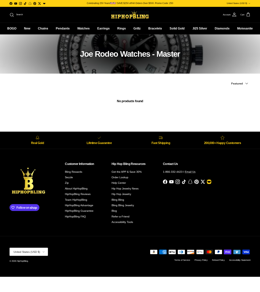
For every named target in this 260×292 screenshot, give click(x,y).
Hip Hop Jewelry (121, 194)
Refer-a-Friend (120, 216)
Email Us (190, 171)
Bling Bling (118, 199)
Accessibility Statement (239, 260)
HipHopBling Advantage (79, 205)
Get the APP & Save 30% (127, 171)
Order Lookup (120, 177)
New (27, 28)
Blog (114, 210)
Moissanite (245, 28)
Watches (83, 28)
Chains (43, 28)
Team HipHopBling (76, 199)
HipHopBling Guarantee (79, 210)
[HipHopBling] (130, 15)
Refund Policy (218, 260)
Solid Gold (177, 28)
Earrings (103, 28)
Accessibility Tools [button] (122, 222)
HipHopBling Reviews (78, 194)
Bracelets (155, 28)
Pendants (63, 28)
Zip (67, 182)
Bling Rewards (73, 171)
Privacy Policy (201, 260)
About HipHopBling (76, 188)
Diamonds (222, 28)
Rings (121, 28)
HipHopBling (22, 261)
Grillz (137, 28)
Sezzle (69, 177)
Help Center (119, 182)
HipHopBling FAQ (75, 216)
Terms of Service (182, 260)
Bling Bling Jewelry (123, 205)
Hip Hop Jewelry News (125, 188)
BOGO (11, 28)
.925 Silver (199, 28)
